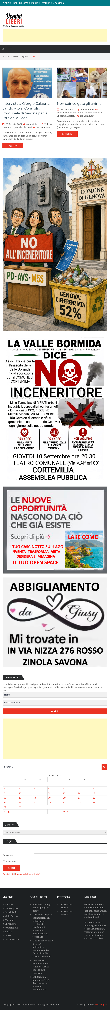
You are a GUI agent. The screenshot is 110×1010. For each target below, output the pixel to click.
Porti (8, 935)
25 (35, 802)
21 (79, 798)
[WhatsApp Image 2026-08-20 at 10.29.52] (55, 485)
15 (94, 793)
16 (5, 798)
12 (49, 793)
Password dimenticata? (27, 874)
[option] (42, 3)
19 (49, 798)
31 (20, 807)
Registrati (8, 874)
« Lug (7, 811)
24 (20, 802)
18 (35, 798)
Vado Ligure (11, 908)
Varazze (9, 920)
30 (5, 807)
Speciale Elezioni (22, 127)
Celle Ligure (12, 916)
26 (49, 802)
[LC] (55, 575)
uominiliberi (33, 124)
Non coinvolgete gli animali (80, 103)
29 (94, 802)
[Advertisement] (55, 35)
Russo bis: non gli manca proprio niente (42, 907)
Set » (65, 811)
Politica (48, 124)
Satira (8, 931)
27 (64, 802)
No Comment (43, 127)
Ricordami (11, 861)
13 (64, 793)
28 (79, 802)
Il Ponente (10, 924)
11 (35, 793)
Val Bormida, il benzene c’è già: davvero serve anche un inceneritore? (41, 983)
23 (5, 802)
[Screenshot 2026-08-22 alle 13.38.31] (55, 333)
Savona (7, 127)
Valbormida (11, 927)
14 (79, 793)
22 (94, 798)
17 (20, 798)
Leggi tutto (13, 145)
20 (64, 798)
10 (20, 793)
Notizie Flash (83, 112)
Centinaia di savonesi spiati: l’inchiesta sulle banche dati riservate (41, 966)
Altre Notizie (12, 939)
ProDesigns (101, 1004)
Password (8, 855)
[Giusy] (55, 669)
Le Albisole (11, 912)
